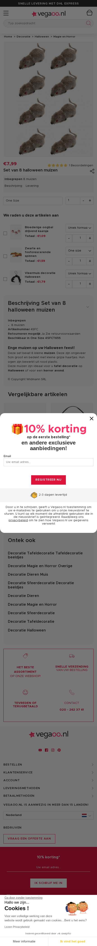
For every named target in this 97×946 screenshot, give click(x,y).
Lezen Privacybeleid (17, 927)
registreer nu (48, 479)
